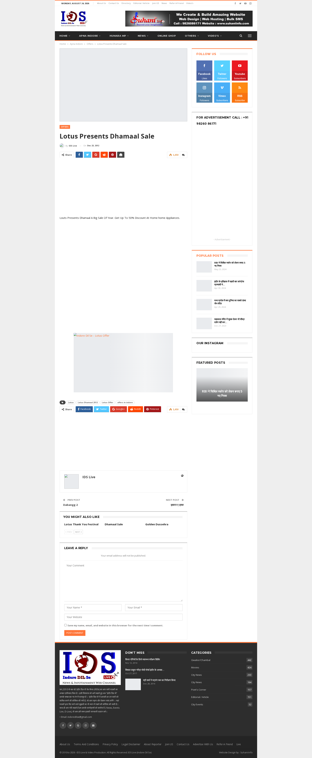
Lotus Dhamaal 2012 (88, 402)
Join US (155, 3)
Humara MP (118, 35)
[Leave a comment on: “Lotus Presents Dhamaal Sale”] (183, 155)
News (164, 3)
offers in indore (125, 402)
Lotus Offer (107, 402)
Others (190, 35)
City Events (197, 704)
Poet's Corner (198, 689)
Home (63, 35)
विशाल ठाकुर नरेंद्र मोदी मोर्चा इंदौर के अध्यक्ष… (144, 669)
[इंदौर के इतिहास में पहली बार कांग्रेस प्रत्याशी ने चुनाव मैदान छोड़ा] (204, 286)
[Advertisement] (123, 186)
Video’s (189, 3)
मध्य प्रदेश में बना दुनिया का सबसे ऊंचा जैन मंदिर (230, 302)
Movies (195, 667)
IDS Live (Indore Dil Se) (139, 752)
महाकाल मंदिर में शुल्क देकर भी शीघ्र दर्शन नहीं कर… (229, 320)
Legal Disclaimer (131, 744)
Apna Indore (88, 35)
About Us (101, 3)
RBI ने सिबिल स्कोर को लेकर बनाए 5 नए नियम (229, 264)
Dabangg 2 (70, 505)
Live (238, 744)
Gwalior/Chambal (200, 660)
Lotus (71, 402)
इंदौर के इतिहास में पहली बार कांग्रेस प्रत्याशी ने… (229, 283)
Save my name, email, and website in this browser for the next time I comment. (115, 625)
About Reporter (152, 744)
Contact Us (114, 3)
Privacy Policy (110, 744)
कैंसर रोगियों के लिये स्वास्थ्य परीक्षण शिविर (142, 659)
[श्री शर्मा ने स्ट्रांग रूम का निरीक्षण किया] (133, 684)
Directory (126, 3)
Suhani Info (246, 752)
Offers (65, 127)
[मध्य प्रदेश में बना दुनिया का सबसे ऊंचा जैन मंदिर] (204, 304)
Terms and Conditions (86, 744)
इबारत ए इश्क (177, 505)
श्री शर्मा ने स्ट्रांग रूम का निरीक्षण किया (159, 680)
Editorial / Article (141, 3)
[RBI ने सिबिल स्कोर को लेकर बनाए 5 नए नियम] (204, 267)
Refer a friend (177, 3)
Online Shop (166, 35)
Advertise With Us (203, 744)
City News (196, 674)
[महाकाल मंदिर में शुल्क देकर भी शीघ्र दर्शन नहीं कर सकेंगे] (204, 323)
